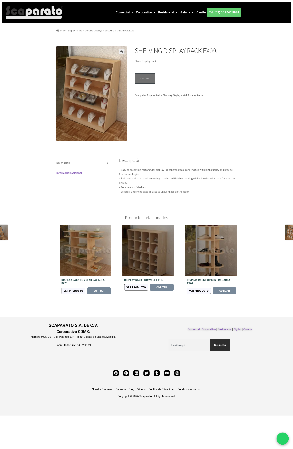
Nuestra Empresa (102, 389)
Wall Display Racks (193, 95)
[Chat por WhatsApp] (283, 439)
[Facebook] (116, 373)
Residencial (166, 12)
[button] (124, 12)
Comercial (123, 12)
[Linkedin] (136, 373)
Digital (237, 329)
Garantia (120, 389)
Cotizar (144, 78)
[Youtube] (167, 373)
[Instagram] (177, 373)
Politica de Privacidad (161, 389)
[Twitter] (146, 373)
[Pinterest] (126, 373)
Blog (131, 389)
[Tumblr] (157, 373)
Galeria (185, 12)
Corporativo (144, 12)
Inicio (63, 30)
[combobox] (189, 345)
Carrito (201, 12)
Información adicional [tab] (69, 172)
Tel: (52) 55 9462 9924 (224, 12)
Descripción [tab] (63, 162)
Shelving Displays (93, 30)
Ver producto (73, 290)
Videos (141, 389)
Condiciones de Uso (189, 389)
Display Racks (75, 30)
